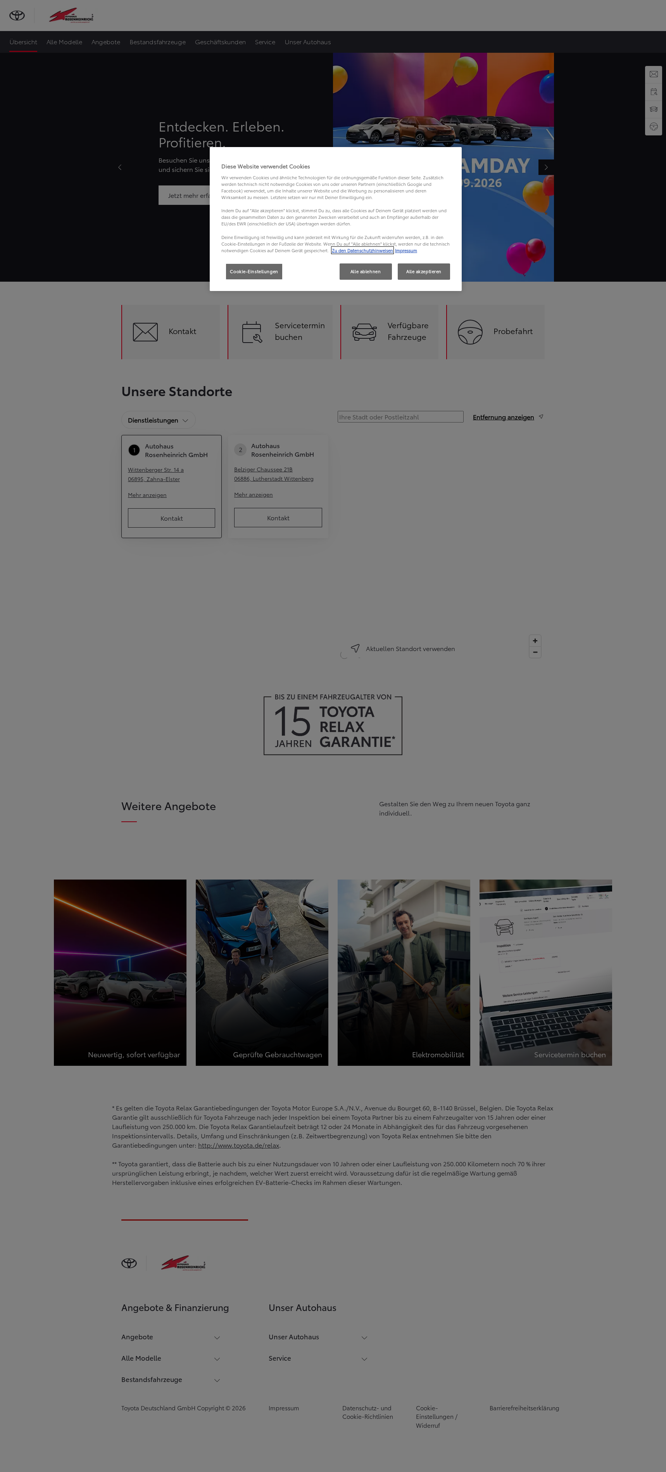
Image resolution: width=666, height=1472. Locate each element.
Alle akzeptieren (424, 271)
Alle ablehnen (365, 271)
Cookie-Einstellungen (254, 271)
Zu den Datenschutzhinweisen (362, 250)
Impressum (406, 250)
